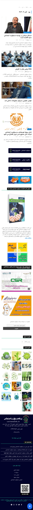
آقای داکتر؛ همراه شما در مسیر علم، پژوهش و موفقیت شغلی (18, 456)
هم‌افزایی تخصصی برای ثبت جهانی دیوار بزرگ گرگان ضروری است (17, 459)
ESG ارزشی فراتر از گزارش (23, 69)
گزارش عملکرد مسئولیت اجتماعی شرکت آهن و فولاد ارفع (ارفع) (18, 453)
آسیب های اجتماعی (27, 32)
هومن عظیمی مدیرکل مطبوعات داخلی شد (18, 101)
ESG (30, 66)
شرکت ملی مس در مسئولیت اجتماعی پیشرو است (21, 446)
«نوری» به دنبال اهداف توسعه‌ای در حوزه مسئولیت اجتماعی (19, 450)
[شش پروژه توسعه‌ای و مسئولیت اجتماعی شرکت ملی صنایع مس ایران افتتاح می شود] (16, 121)
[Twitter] (19, 504)
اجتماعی (29, 97)
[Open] (29, 506)
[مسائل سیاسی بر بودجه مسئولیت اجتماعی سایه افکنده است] (16, 25)
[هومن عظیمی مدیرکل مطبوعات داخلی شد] (16, 90)
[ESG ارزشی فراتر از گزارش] (16, 58)
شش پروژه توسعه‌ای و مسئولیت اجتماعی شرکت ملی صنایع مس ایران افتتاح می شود (17, 133)
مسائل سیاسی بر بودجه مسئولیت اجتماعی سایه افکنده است (17, 36)
